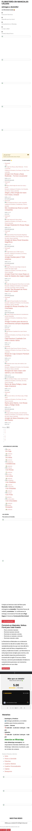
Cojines (7, 769)
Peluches (8, 761)
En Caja (24, 170)
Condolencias (19, 204)
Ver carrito (3, 829)
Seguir (8, 829)
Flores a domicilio (15, 190)
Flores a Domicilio (10, 758)
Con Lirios (7, 287)
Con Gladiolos (24, 285)
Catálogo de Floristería (10, 170)
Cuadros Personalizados (13, 766)
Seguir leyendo (5, 668)
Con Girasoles (24, 189)
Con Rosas (18, 170)
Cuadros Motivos (10, 764)
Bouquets (7, 189)
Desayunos (8, 771)
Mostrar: (4, 427)
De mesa (24, 221)
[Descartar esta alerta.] (28, 155)
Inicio (6, 756)
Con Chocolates (25, 302)
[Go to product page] (17, 315)
